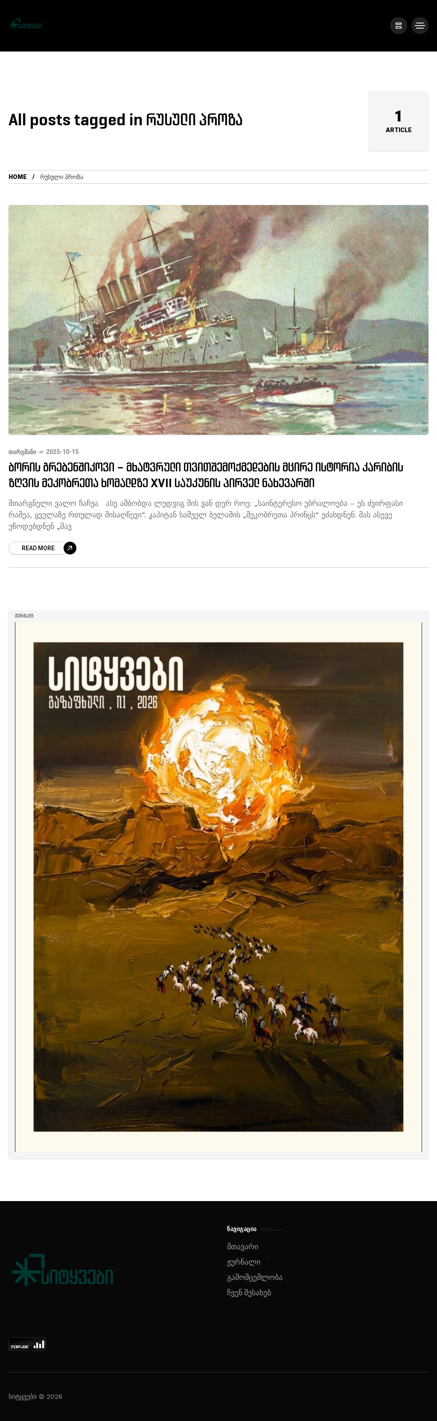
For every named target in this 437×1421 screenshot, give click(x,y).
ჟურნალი (243, 1262)
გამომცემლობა (255, 1277)
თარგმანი (22, 452)
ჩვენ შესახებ (249, 1293)
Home (18, 177)
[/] (398, 25)
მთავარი (242, 1247)
